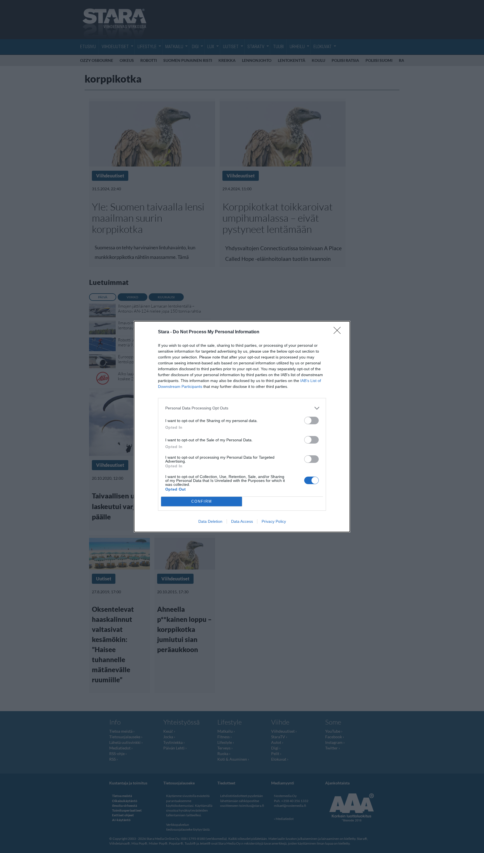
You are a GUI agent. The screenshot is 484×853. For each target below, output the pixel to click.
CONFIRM (201, 501)
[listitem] (242, 408)
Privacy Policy (274, 521)
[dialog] (242, 426)
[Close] (339, 332)
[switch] (311, 420)
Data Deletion (210, 521)
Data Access (242, 521)
